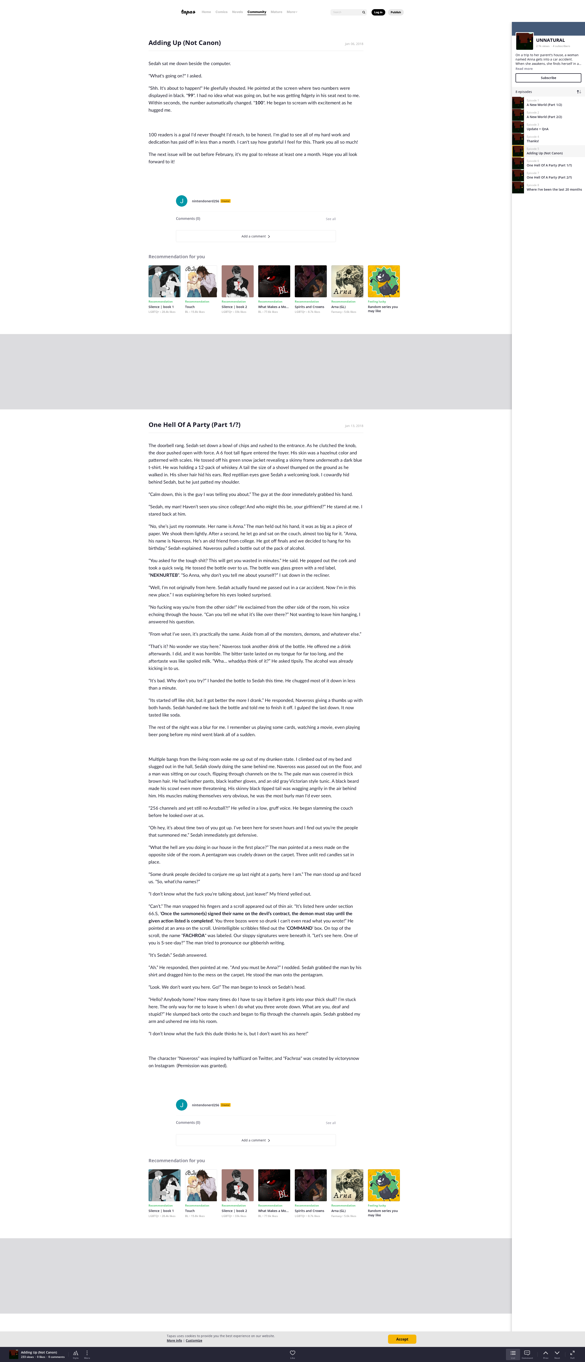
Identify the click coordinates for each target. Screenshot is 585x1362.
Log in (378, 12)
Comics (221, 12)
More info (174, 1340)
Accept (402, 1339)
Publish (396, 12)
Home (206, 12)
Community (256, 12)
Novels (237, 12)
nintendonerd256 (205, 201)
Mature (276, 12)
